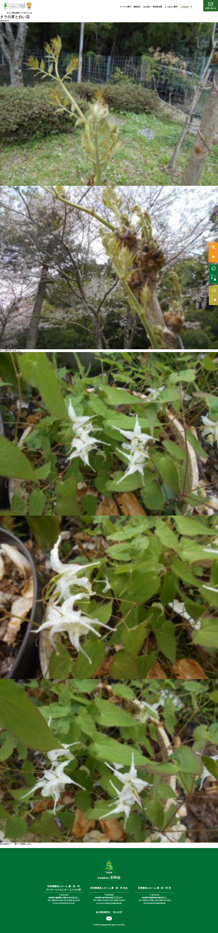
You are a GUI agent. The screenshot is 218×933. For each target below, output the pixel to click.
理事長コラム (213, 297)
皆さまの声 (117, 912)
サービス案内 (125, 7)
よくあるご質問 (171, 7)
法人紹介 (147, 7)
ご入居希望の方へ (213, 275)
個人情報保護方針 (103, 912)
